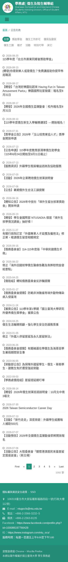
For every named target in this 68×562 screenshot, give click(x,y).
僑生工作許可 (33, 39)
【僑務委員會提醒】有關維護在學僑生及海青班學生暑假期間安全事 (33, 350)
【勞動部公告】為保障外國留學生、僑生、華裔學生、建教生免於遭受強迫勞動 (33, 366)
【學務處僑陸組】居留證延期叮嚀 (23, 380)
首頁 (4, 30)
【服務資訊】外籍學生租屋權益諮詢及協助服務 (31, 166)
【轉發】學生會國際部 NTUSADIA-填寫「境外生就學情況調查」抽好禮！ (32, 219)
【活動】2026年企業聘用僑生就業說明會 (27, 178)
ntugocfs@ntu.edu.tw (29, 508)
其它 (49, 45)
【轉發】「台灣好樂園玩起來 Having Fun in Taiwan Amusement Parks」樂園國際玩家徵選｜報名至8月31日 (33, 90)
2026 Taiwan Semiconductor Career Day (27, 408)
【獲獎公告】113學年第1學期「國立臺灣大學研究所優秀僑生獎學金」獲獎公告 (33, 310)
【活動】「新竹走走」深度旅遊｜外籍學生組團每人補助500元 (32, 421)
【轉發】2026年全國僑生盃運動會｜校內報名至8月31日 (32, 108)
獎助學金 (17, 39)
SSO (33, 492)
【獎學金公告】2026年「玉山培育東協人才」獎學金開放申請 (33, 136)
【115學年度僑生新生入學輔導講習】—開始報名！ (34, 122)
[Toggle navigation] (6, 19)
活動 (28, 45)
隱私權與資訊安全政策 (14, 492)
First (17, 466)
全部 (6, 39)
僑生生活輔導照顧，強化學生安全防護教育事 (30, 324)
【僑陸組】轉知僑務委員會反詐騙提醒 (26, 281)
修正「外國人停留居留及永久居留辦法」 (27, 336)
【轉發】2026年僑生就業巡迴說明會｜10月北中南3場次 (33, 394)
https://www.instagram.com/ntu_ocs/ (29, 532)
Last (61, 466)
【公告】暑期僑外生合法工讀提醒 (23, 190)
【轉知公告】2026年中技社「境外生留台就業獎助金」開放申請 (33, 203)
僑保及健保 (50, 39)
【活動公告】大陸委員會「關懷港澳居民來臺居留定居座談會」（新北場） (33, 453)
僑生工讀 (9, 45)
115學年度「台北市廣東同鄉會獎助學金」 (28, 59)
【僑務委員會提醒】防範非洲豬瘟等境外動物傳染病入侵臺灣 (33, 295)
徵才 (19, 45)
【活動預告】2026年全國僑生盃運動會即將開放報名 (33, 437)
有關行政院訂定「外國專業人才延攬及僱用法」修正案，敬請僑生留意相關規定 (33, 235)
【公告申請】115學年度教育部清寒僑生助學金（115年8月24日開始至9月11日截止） (31, 152)
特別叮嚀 (39, 45)
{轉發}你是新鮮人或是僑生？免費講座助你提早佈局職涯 (32, 73)
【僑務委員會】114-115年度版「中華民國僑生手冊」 (32, 251)
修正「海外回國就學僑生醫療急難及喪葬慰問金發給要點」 (33, 267)
